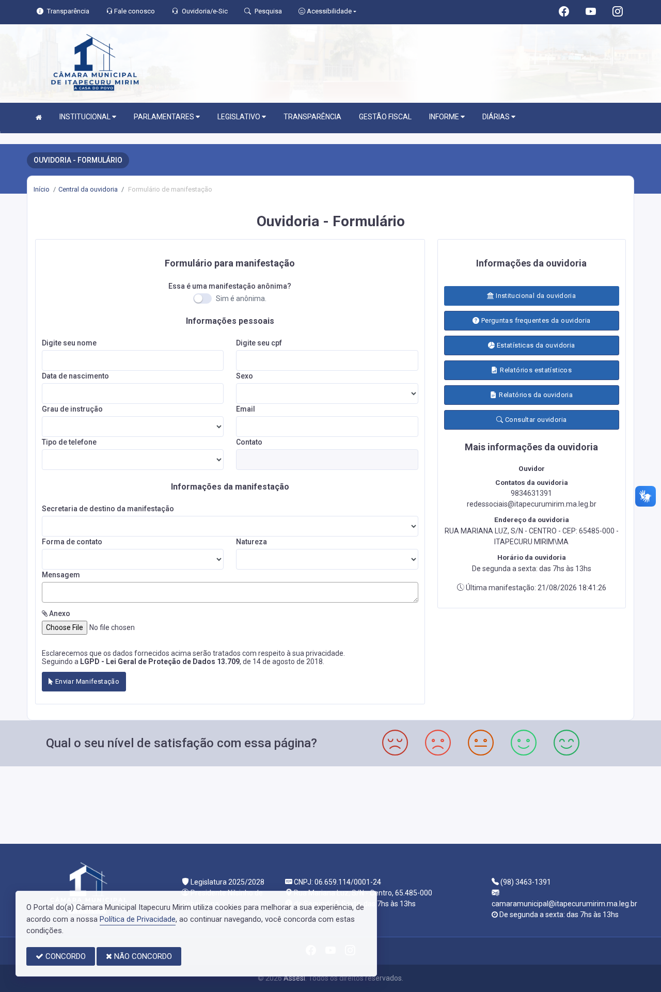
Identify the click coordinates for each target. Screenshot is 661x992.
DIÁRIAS (496, 117)
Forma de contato (72, 542)
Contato (249, 442)
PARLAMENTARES (165, 117)
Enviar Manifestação (86, 681)
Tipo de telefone (69, 442)
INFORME (445, 117)
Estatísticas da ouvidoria (535, 345)
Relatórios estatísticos (535, 370)
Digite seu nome (69, 343)
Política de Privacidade (138, 919)
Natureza (251, 542)
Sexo (244, 376)
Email (245, 409)
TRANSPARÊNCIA (312, 117)
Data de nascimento (75, 376)
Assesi (294, 978)
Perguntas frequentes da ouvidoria (534, 320)
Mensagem (61, 575)
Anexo (59, 613)
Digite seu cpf (259, 343)
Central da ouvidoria (88, 189)
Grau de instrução (72, 409)
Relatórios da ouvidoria (535, 395)
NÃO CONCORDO (142, 956)
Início (42, 189)
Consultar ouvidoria (535, 419)
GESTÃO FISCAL (385, 117)
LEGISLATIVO (239, 117)
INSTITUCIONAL (85, 117)
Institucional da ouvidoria (535, 296)
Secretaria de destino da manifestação (108, 509)
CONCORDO (64, 956)
